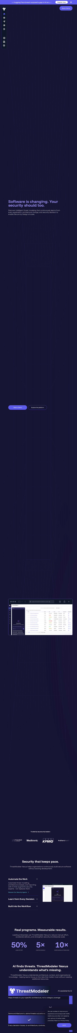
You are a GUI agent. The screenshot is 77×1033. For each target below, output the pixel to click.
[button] (4, 18)
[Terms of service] (4, 38)
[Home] (4, 14)
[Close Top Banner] (70, 2)
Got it (64, 1025)
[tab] (23, 886)
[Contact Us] (4, 45)
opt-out (53, 1018)
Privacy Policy (65, 1020)
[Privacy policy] (4, 42)
